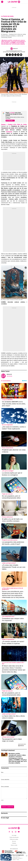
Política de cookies (14, 839)
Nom (2, 772)
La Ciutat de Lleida (7, 16)
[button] (25, 267)
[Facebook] (7, 55)
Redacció (15, 48)
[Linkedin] (12, 55)
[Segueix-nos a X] (12, 831)
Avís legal (14, 835)
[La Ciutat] (14, 2)
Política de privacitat (14, 837)
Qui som (14, 841)
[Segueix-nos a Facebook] (9, 831)
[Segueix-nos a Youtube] (18, 831)
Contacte (14, 843)
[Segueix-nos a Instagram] (15, 831)
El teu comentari (5, 786)
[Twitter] (10, 55)
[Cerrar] (26, 855)
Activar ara (9, 120)
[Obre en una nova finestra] (8, 851)
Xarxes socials (14, 845)
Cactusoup (9, 131)
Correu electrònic (5, 779)
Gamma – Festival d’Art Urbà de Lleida (14, 124)
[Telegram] (18, 55)
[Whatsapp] (15, 55)
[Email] (21, 55)
